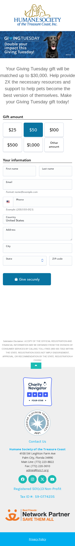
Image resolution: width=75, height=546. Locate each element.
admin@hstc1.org (37, 470)
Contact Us (37, 441)
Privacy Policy (37, 539)
